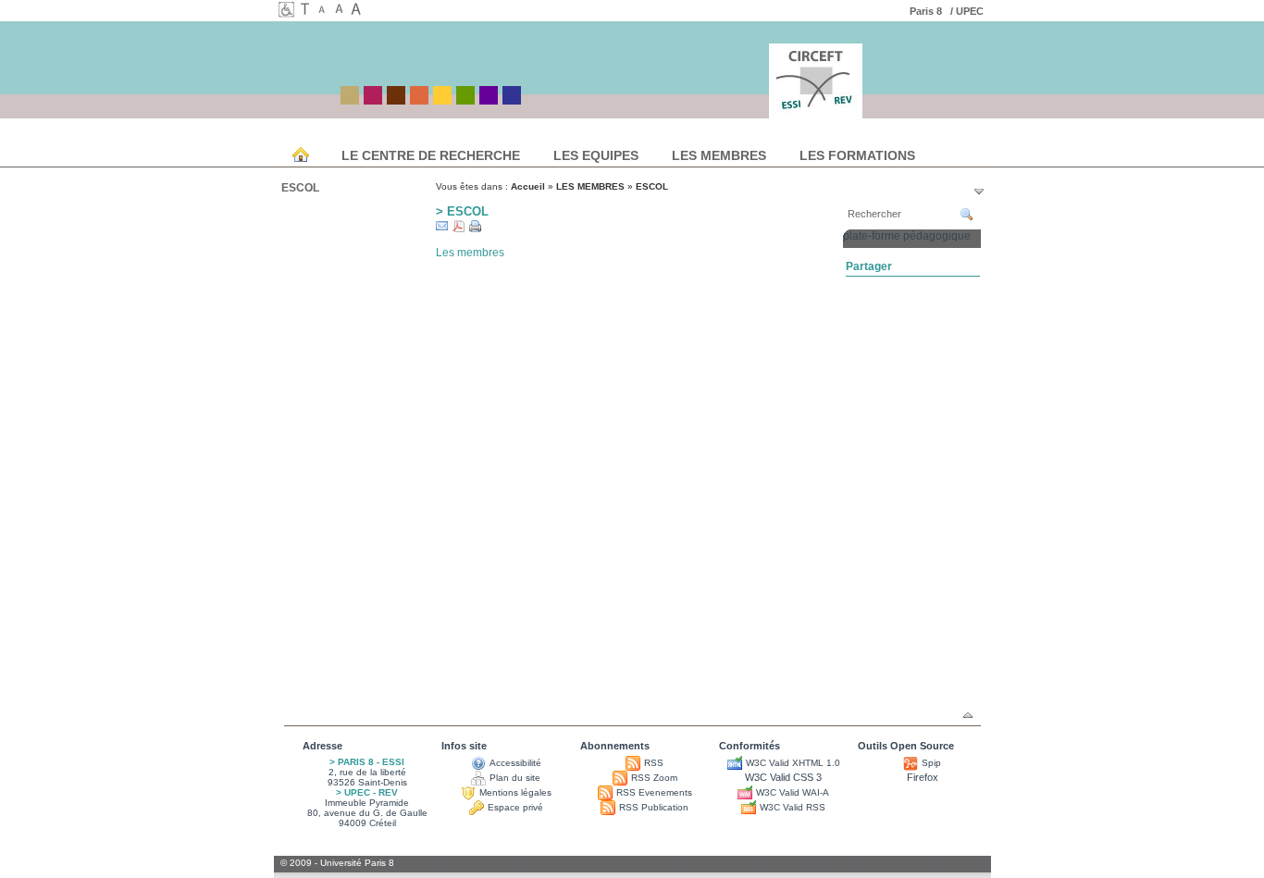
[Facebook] (878, 284)
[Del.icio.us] (855, 284)
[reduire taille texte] (324, 11)
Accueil (528, 186)
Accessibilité (515, 763)
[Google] (901, 284)
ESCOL (300, 187)
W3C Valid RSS (792, 807)
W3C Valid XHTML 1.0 (793, 763)
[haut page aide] (967, 715)
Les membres (470, 252)
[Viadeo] (947, 284)
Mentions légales (515, 792)
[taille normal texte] (341, 11)
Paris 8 (929, 11)
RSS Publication (653, 807)
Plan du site (514, 778)
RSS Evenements (654, 792)
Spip (931, 763)
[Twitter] (924, 284)
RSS (653, 763)
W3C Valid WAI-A (792, 792)
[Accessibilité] (287, 13)
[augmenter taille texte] (358, 11)
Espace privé (515, 807)
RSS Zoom (654, 778)
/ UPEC (968, 11)
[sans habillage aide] (308, 11)
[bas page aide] (979, 191)
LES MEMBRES (590, 186)
